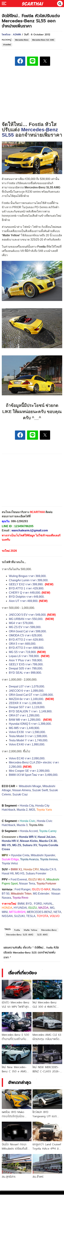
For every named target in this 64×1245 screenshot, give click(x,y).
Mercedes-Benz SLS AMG (43, 40)
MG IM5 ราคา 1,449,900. (24, 728)
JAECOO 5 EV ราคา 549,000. (27, 614)
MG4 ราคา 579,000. (21, 623)
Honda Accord (29, 831)
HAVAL (48, 903)
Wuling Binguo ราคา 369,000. (28, 576)
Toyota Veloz (10, 863)
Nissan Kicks (29, 840)
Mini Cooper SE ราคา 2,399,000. (29, 770)
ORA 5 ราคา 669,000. (22, 643)
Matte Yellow (30, 930)
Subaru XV (30, 845)
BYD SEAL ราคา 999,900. (25, 672)
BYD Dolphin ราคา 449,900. (26, 596)
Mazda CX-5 (48, 869)
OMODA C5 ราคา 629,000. (26, 635)
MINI (5, 911)
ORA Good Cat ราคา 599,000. (28, 631)
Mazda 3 (22, 825)
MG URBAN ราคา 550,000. (26, 618)
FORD (38, 903)
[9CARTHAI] (33, 3)
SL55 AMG (42, 934)
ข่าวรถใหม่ (7, 44)
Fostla (17, 930)
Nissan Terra (27, 883)
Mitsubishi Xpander (43, 855)
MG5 (32, 809)
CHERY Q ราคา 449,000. (25, 592)
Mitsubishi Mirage (30, 786)
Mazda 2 (22, 809)
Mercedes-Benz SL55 (30, 132)
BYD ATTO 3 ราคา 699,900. (26, 647)
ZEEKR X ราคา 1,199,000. (25, 703)
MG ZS (16, 845)
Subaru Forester (36, 873)
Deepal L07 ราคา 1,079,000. (27, 686)
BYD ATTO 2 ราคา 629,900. (26, 639)
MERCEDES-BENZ (39, 911)
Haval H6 (8, 873)
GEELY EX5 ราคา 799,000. (26, 664)
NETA (57, 911)
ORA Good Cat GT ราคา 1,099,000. (31, 694)
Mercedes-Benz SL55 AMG (19, 934)
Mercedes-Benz (21, 40)
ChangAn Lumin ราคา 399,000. (28, 580)
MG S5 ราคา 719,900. (22, 652)
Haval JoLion (46, 836)
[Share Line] (32, 61)
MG (52, 907)
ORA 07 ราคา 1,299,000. (24, 715)
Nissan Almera (21, 790)
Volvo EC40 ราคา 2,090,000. (27, 758)
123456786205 (23, 526)
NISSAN (7, 916)
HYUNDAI (20, 907)
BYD (29, 903)
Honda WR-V (27, 836)
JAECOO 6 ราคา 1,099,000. (26, 690)
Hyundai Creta (20, 855)
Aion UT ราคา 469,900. (23, 600)
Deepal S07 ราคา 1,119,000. (27, 707)
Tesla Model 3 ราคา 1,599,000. (28, 736)
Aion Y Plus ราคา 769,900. (26, 660)
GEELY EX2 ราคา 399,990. (26, 584)
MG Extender (41, 893)
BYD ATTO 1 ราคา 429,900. (26, 588)
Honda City (27, 805)
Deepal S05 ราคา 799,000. (26, 668)
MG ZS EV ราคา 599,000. (25, 627)
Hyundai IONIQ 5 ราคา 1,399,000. (30, 723)
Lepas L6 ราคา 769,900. (24, 656)
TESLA (30, 916)
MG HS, (20, 873)
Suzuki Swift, (40, 790)
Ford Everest (19, 879)
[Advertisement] (32, 93)
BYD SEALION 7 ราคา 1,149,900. (31, 711)
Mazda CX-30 (48, 840)
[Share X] (45, 61)
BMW (21, 903)
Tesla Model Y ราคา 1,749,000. (28, 740)
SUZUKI (19, 916)
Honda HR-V (10, 840)
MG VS (6, 845)
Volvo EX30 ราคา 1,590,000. (27, 732)
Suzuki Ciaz (20, 794)
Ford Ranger (22, 889)
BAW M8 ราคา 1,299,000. (25, 719)
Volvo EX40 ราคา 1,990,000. (27, 744)
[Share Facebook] (20, 61)
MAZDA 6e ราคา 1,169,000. (26, 699)
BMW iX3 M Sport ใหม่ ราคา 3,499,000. (33, 774)
